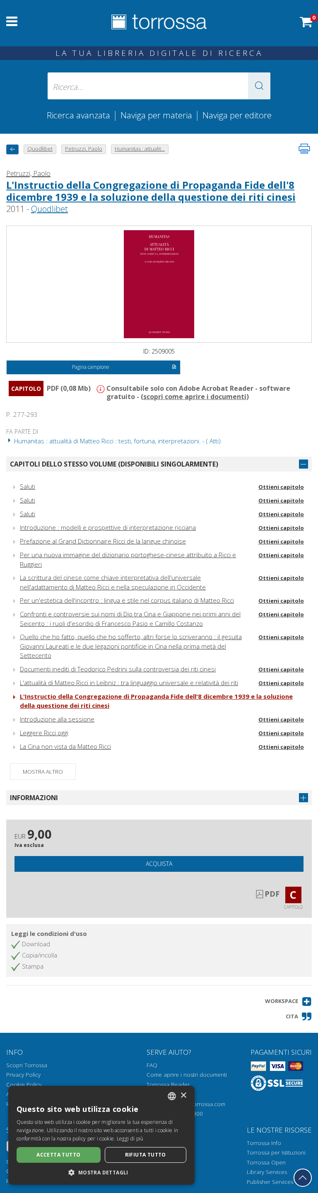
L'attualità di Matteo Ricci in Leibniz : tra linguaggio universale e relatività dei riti (129, 682)
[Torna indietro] (12, 149)
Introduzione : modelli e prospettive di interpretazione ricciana (108, 527)
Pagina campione (90, 366)
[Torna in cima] (303, 1178)
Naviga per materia (156, 115)
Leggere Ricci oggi (44, 733)
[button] (259, 85)
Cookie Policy (23, 1084)
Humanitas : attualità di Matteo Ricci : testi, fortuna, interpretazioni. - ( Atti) (116, 441)
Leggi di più (130, 1138)
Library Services (267, 1172)
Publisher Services (270, 1182)
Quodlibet (49, 208)
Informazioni (34, 797)
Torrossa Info (264, 1143)
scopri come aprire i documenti (194, 396)
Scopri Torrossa (26, 1065)
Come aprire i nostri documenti (187, 1074)
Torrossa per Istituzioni (276, 1152)
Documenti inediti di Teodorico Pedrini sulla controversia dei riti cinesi (118, 669)
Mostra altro (43, 771)
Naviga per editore (237, 115)
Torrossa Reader (168, 1084)
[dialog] (101, 1135)
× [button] (183, 1095)
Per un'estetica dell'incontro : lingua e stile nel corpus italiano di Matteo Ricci (127, 600)
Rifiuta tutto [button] (145, 1154)
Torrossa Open (266, 1162)
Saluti (27, 486)
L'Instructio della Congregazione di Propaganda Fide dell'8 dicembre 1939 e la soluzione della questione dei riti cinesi (151, 191)
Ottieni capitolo (281, 487)
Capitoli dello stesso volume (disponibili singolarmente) (114, 464)
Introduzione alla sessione (57, 719)
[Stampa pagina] (304, 148)
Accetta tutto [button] (58, 1154)
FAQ (152, 1065)
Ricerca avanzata (78, 115)
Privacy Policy (23, 1074)
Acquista (159, 864)
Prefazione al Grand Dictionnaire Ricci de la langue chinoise (103, 541)
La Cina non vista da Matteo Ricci (65, 746)
